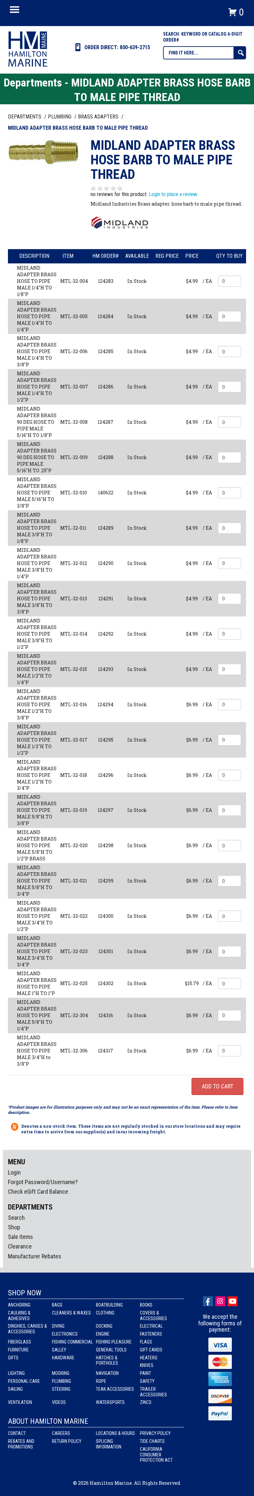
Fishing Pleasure (114, 1342)
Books (146, 1305)
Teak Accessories (115, 1389)
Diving (58, 1326)
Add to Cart (217, 1086)
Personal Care (24, 1381)
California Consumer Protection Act (156, 1454)
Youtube (232, 1301)
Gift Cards (151, 1349)
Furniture (18, 1349)
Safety (147, 1381)
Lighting (16, 1373)
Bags (57, 1305)
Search (16, 1217)
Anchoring (19, 1305)
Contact (17, 1433)
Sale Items (20, 1236)
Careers (61, 1433)
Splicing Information (108, 1444)
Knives (146, 1365)
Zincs (145, 1402)
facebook (208, 1301)
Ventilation (20, 1402)
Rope (101, 1381)
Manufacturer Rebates (34, 1256)
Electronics (65, 1334)
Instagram (220, 1301)
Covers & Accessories (153, 1315)
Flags (146, 1342)
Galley (59, 1349)
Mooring (60, 1373)
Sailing (15, 1389)
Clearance (20, 1246)
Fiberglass (19, 1342)
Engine (102, 1334)
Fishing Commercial (72, 1342)
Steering (61, 1389)
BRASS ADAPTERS (99, 117)
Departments (25, 117)
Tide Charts (152, 1441)
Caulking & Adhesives (19, 1315)
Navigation (107, 1373)
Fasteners (151, 1334)
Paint (145, 1373)
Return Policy (66, 1441)
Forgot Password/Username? (43, 1182)
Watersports (110, 1402)
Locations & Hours (115, 1433)
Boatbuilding (109, 1305)
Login (14, 1172)
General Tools (111, 1349)
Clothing (105, 1312)
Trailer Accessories (153, 1391)
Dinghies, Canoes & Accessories (27, 1328)
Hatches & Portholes (107, 1360)
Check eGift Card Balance (38, 1191)
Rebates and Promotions (21, 1444)
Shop (14, 1227)
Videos (59, 1402)
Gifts (13, 1357)
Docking (104, 1326)
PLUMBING (60, 117)
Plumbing (61, 1381)
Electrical (151, 1326)
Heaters (148, 1357)
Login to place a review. (173, 194)
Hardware (63, 1357)
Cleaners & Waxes (71, 1312)
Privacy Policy (155, 1433)
